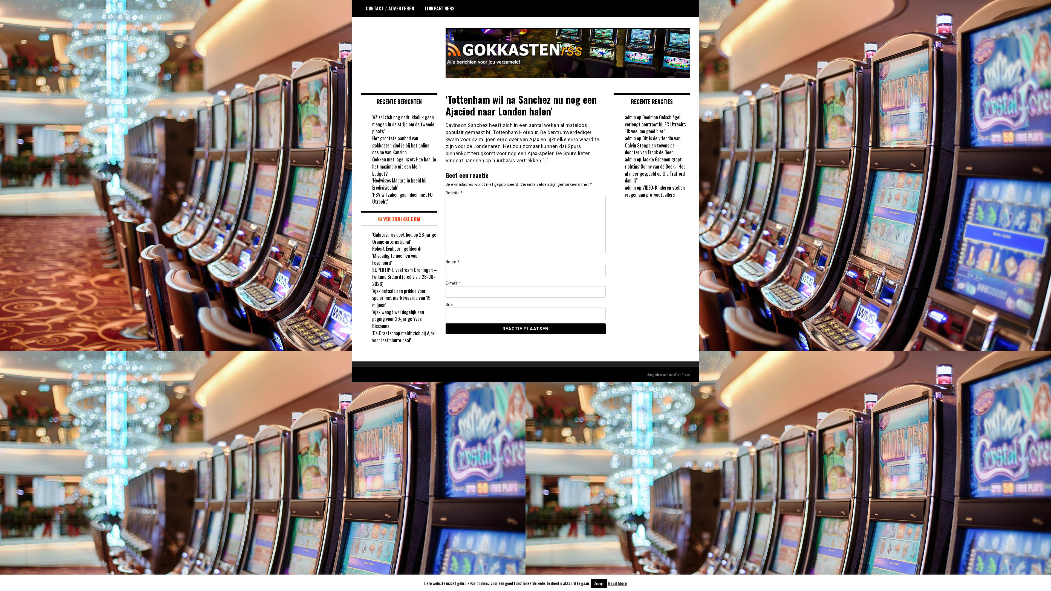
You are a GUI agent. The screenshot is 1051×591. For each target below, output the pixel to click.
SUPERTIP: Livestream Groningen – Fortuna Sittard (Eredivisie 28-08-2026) (404, 276)
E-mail (453, 283)
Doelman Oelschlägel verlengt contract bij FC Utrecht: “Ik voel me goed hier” (655, 124)
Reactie (454, 193)
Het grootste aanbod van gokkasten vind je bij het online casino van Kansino (400, 145)
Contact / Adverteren (390, 8)
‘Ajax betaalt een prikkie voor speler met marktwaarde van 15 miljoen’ (401, 297)
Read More (617, 583)
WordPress (682, 374)
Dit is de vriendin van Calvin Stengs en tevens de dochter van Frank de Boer (652, 145)
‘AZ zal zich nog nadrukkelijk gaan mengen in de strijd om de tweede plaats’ (403, 124)
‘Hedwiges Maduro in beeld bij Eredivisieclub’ (399, 184)
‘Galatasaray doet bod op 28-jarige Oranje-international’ (404, 238)
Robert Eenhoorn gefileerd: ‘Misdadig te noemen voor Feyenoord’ (396, 255)
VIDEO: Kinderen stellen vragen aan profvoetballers (655, 191)
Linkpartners (440, 8)
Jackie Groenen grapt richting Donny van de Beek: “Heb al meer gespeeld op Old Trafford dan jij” (655, 170)
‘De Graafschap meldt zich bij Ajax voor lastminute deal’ (403, 336)
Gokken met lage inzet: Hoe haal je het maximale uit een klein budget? (404, 166)
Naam (453, 262)
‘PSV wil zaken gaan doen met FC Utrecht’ (402, 198)
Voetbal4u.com (401, 219)
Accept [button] (599, 583)
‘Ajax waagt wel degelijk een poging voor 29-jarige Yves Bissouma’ (398, 318)
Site (449, 304)
